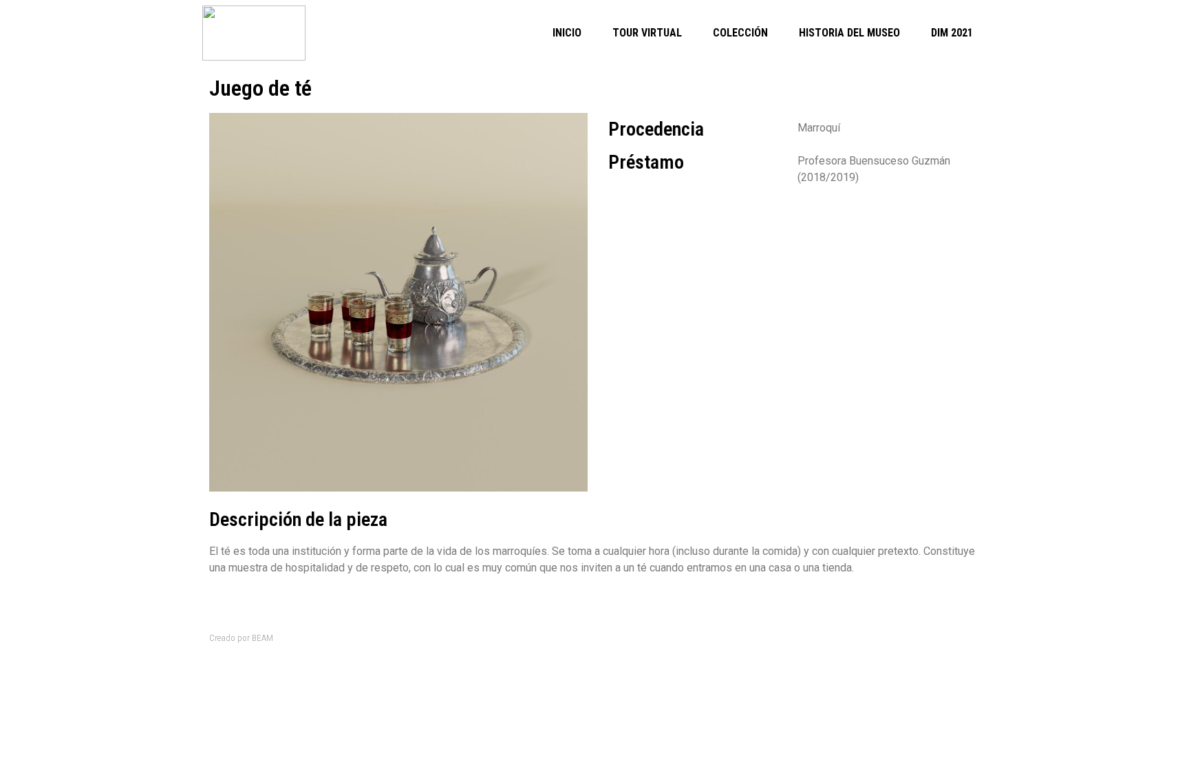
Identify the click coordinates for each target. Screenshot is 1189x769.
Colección (740, 32)
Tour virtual (647, 32)
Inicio (567, 32)
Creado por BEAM (241, 638)
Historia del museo (849, 32)
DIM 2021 (952, 32)
